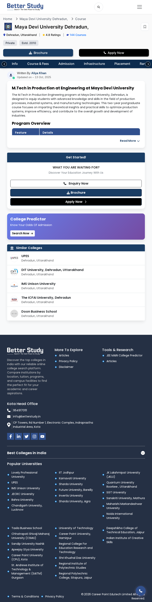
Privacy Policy (68, 361)
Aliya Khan (38, 73)
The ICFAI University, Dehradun (46, 297)
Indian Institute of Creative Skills (124, 540)
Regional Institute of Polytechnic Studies (73, 566)
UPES (25, 256)
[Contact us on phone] (141, 591)
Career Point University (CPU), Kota (27, 557)
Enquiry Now (78, 183)
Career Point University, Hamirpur (75, 536)
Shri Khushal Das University (77, 558)
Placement (122, 64)
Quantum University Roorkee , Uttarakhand (121, 484)
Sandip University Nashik (27, 544)
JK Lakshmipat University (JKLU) (123, 475)
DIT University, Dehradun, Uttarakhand (52, 270)
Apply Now (74, 201)
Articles (64, 355)
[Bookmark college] (145, 27)
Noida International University (119, 516)
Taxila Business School (26, 528)
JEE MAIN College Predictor (124, 355)
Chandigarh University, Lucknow (26, 507)
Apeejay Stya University (27, 549)
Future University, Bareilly (76, 490)
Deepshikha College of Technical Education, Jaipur (125, 530)
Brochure (78, 192)
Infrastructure (94, 64)
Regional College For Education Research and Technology (76, 548)
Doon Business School (39, 311)
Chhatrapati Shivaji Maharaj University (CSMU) (30, 536)
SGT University (116, 492)
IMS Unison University (38, 283)
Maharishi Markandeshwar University (124, 506)
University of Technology (76, 528)
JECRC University (22, 494)
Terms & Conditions (25, 596)
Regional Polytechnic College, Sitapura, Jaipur (75, 575)
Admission (66, 64)
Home (7, 19)
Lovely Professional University (24, 475)
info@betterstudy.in (27, 416)
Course (80, 19)
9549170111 (20, 410)
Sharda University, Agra (74, 501)
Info (15, 64)
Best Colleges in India (26, 452)
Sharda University (71, 484)
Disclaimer (66, 367)
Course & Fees (38, 64)
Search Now (21, 233)
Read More (128, 141)
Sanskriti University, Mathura (125, 498)
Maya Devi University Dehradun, (44, 19)
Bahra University (22, 500)
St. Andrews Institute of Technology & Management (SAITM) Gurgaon (27, 571)
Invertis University (71, 496)
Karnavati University (72, 478)
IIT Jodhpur (66, 473)
